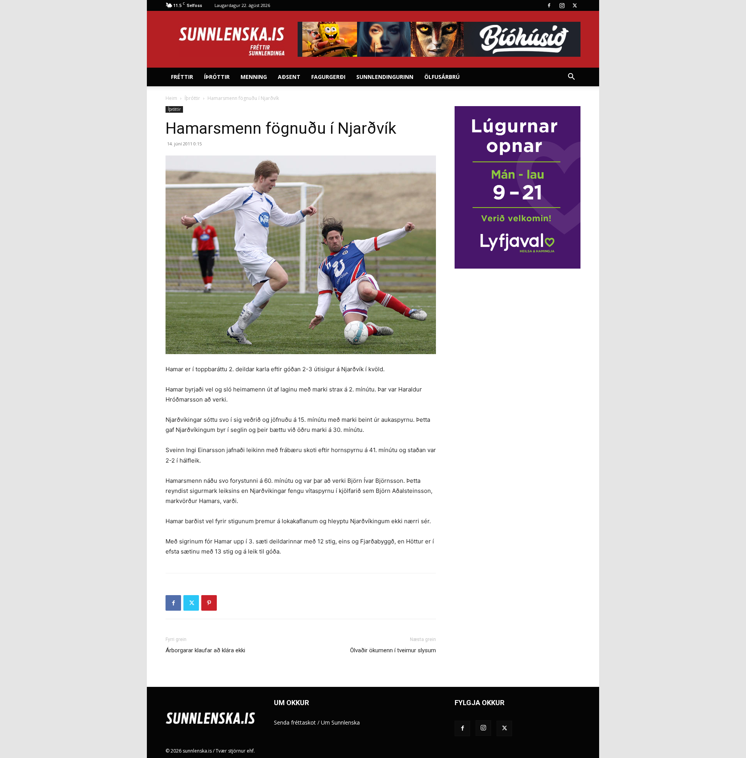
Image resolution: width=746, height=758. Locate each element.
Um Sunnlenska (340, 722)
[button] (571, 77)
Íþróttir (217, 76)
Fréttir (182, 76)
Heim (171, 98)
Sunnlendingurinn (384, 76)
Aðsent (289, 76)
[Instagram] (562, 5)
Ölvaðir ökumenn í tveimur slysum (393, 650)
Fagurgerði (328, 76)
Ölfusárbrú (442, 76)
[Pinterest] (209, 603)
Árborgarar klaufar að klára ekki (205, 650)
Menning (254, 76)
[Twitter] (574, 5)
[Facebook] (549, 5)
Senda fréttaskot (295, 722)
